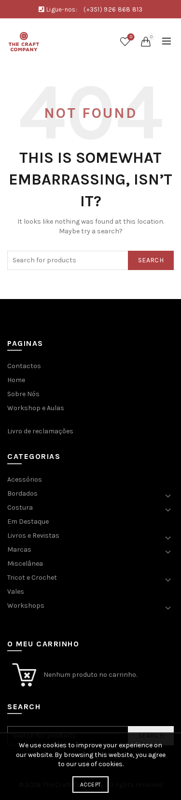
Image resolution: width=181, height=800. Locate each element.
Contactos (24, 366)
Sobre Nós (23, 394)
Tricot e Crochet (32, 577)
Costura (20, 507)
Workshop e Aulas (35, 408)
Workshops (25, 605)
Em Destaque (28, 521)
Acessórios (24, 479)
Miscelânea (25, 563)
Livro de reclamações (40, 431)
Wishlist (131, 37)
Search (151, 260)
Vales (15, 591)
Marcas (19, 549)
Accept (90, 784)
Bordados (22, 493)
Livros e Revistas (33, 535)
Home (16, 380)
